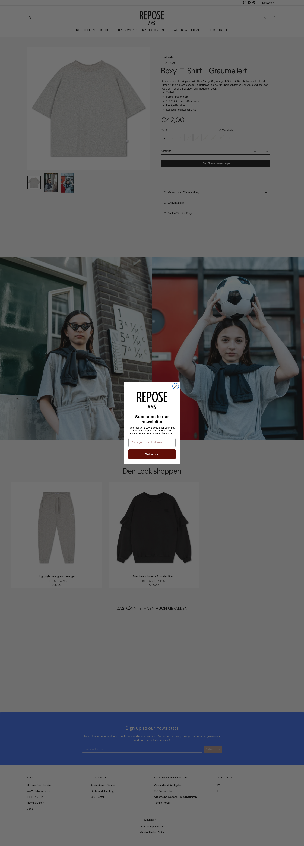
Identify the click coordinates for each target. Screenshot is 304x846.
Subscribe (152, 454)
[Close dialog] (176, 386)
